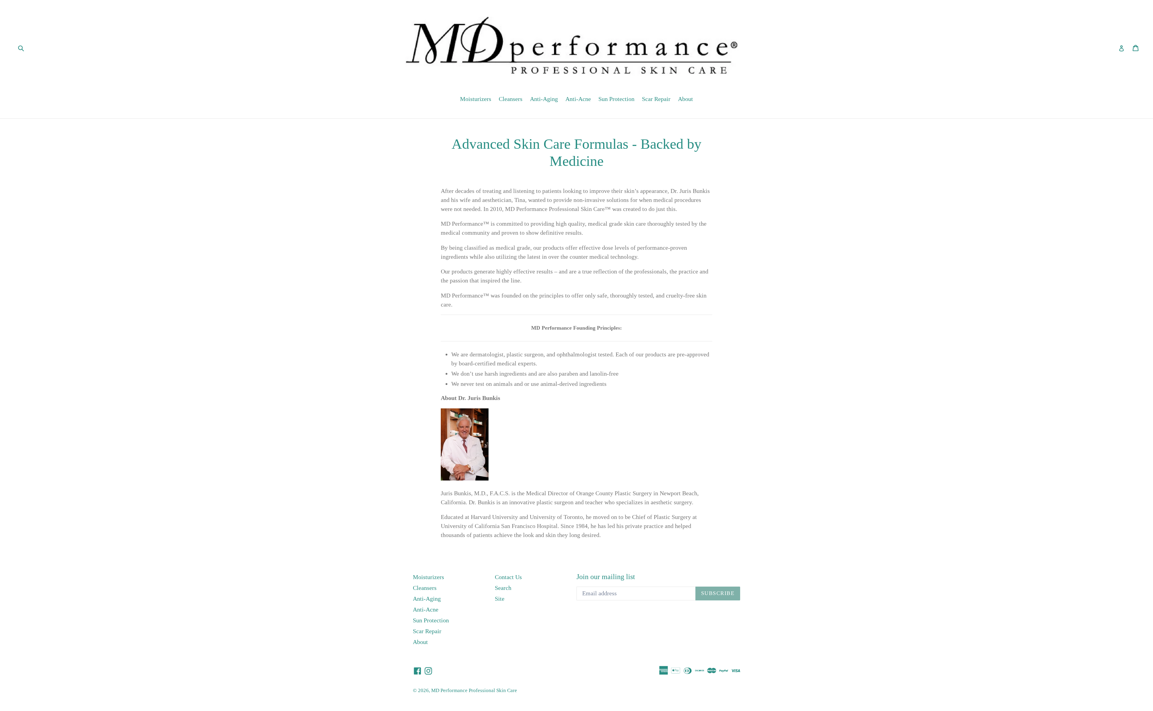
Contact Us (508, 577)
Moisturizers (475, 99)
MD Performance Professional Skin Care (474, 690)
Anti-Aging (544, 99)
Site (499, 598)
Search (503, 587)
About (685, 99)
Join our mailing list (605, 577)
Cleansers (510, 99)
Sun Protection (616, 99)
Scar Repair (656, 99)
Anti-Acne (578, 99)
